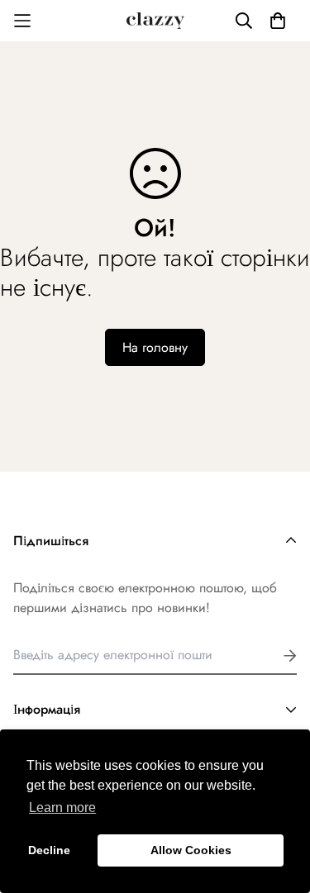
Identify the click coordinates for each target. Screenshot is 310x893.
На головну (155, 347)
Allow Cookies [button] (190, 850)
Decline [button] (49, 850)
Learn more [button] (62, 807)
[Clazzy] (155, 21)
